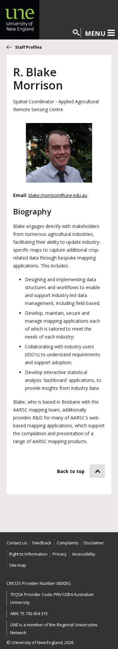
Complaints (68, 543)
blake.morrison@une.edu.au (58, 195)
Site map (17, 565)
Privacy (59, 554)
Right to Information (28, 554)
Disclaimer (94, 543)
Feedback (41, 543)
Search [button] (76, 32)
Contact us (17, 543)
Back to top (71, 471)
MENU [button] (95, 33)
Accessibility (83, 554)
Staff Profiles (28, 47)
